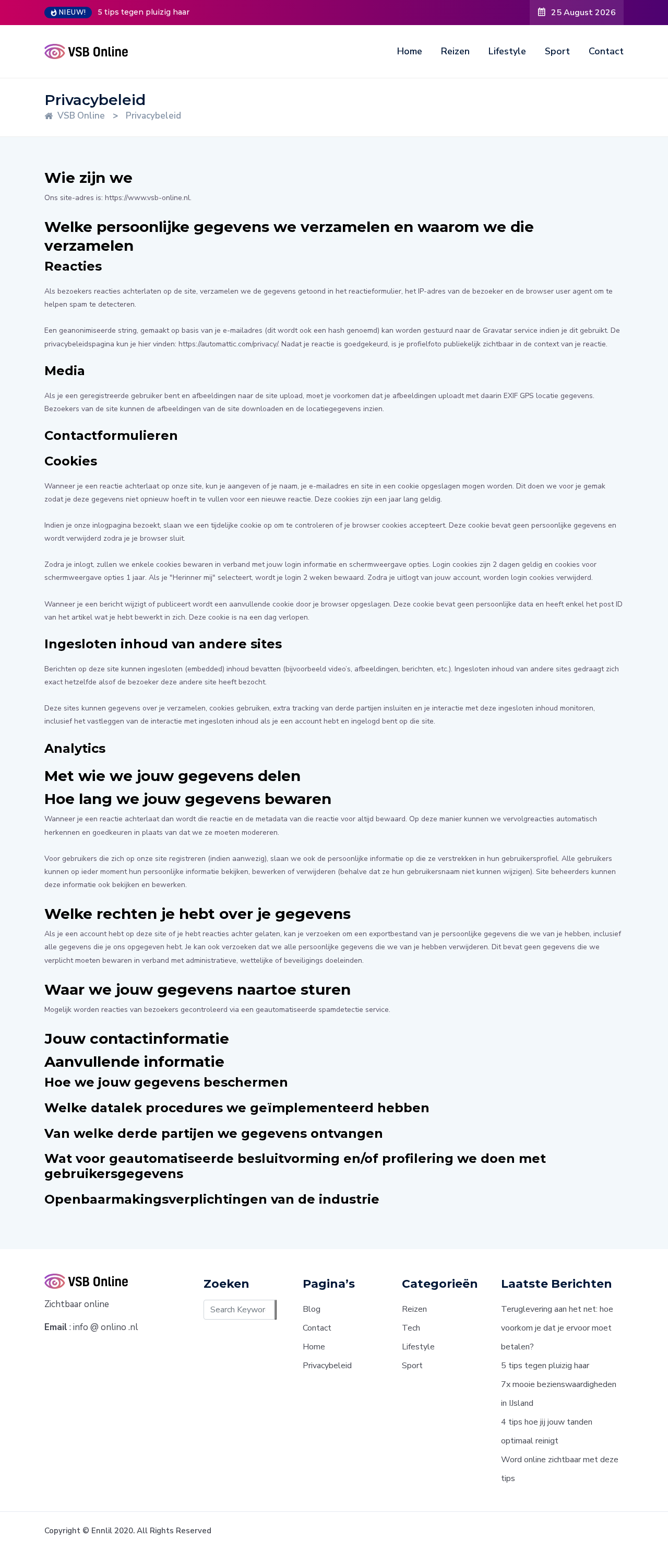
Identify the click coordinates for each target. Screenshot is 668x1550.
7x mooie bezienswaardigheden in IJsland (558, 1394)
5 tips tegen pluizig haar (143, 12)
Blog (311, 1309)
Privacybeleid (327, 1365)
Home (409, 51)
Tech (411, 1328)
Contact (606, 51)
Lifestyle (507, 51)
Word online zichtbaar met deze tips (559, 1469)
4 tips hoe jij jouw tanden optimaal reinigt (546, 1431)
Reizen (455, 51)
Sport (557, 51)
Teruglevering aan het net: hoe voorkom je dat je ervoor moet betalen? (557, 1328)
